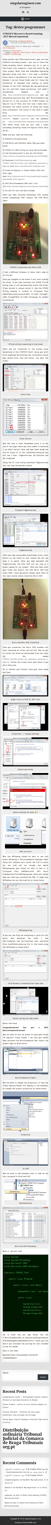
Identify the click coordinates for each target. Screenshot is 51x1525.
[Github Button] (23, 12)
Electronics (17, 51)
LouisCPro (24, 118)
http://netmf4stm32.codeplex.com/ (23, 95)
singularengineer (25, 41)
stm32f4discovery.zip (23, 160)
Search (5, 1373)
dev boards (25, 52)
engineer (8, 1495)
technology (16, 54)
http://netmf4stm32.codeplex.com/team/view (28, 121)
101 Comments (9, 48)
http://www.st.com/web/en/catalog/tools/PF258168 (25, 156)
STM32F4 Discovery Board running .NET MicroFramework (22, 35)
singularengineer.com (25, 3)
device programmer (39, 52)
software (6, 54)
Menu (27, 19)
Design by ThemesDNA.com (25, 1522)
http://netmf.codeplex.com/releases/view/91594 (27, 186)
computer (16, 52)
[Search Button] (28, 12)
